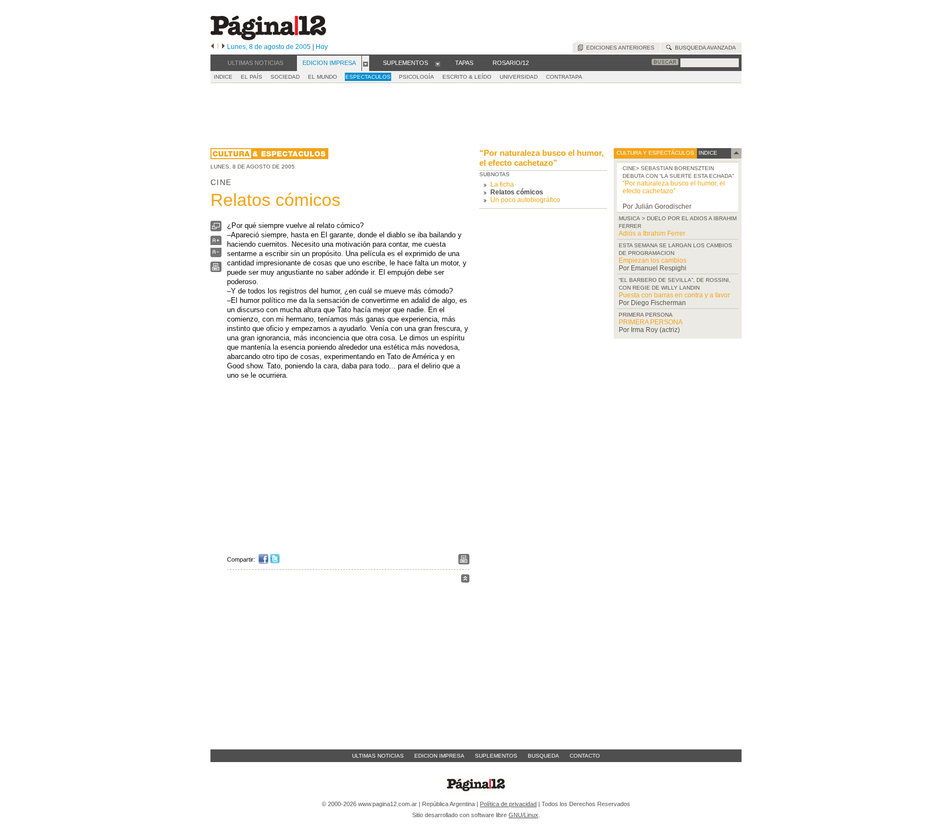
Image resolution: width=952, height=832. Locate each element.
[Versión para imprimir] (215, 269)
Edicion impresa (439, 756)
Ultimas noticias (378, 756)
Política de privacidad (508, 804)
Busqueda (543, 756)
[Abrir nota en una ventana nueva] (215, 229)
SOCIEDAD (285, 77)
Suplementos (496, 756)
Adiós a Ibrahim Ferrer (652, 233)
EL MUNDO (322, 77)
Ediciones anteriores (618, 48)
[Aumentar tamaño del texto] (215, 243)
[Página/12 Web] (268, 38)
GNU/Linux (523, 815)
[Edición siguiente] (223, 47)
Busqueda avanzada (704, 48)
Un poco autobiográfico (525, 200)
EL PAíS (251, 77)
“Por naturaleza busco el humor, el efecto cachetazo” (541, 157)
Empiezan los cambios (652, 260)
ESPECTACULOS (368, 77)
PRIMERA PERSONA (651, 322)
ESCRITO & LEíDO (466, 77)
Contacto (585, 756)
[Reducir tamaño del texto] (215, 255)
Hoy (322, 47)
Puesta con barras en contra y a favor (674, 295)
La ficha (502, 184)
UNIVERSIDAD (519, 77)
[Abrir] (365, 63)
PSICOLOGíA (416, 77)
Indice (223, 77)
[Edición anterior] (212, 47)
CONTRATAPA (564, 77)
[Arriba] (465, 580)
